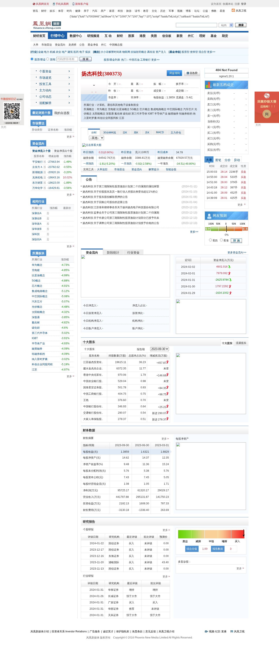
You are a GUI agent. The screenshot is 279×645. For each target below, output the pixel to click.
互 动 (108, 36)
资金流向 (60, 44)
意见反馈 (150, 631)
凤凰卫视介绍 (166, 631)
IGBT (35, 338)
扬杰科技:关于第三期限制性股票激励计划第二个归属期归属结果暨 (121, 186)
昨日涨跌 (88, 152)
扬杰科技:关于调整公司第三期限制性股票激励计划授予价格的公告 (121, 223)
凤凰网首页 (42, 3)
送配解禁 (45, 103)
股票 (131, 36)
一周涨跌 (88, 163)
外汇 (191, 36)
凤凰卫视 (241, 10)
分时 (94, 132)
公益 (205, 10)
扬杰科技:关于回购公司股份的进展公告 (105, 202)
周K (136, 132)
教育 (145, 10)
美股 (154, 36)
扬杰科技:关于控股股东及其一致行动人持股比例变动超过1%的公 (120, 191)
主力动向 (45, 90)
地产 (64, 51)
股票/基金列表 (112, 59)
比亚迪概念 (38, 275)
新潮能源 (37, 172)
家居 (111, 10)
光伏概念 (37, 306)
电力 (46, 51)
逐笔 (218, 160)
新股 (180, 36)
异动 (237, 160)
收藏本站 (228, 3)
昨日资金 (126, 152)
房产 (103, 10)
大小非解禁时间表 (111, 51)
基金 (214, 36)
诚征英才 (108, 631)
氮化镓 (36, 322)
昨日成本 (163, 152)
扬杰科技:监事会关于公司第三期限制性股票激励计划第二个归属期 (121, 212)
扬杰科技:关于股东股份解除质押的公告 (105, 196)
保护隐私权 (122, 631)
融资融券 (37, 348)
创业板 (166, 36)
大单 (35, 44)
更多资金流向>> (237, 252)
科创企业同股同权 (42, 364)
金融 (40, 51)
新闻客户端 (81, 3)
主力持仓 (176, 132)
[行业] (34, 51)
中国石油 (134, 59)
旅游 (128, 10)
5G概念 (36, 280)
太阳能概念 (38, 312)
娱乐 (52, 10)
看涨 (226, 240)
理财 (202, 36)
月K (147, 132)
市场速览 (45, 77)
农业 (58, 51)
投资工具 (45, 84)
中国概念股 (115, 44)
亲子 (86, 10)
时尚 (69, 10)
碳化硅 (36, 327)
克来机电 (37, 177)
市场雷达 (46, 44)
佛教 (213, 10)
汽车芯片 (37, 301)
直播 (223, 631)
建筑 (70, 51)
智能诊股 (171, 169)
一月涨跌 (126, 163)
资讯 (35, 10)
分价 (228, 160)
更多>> (211, 51)
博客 (188, 10)
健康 (77, 10)
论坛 (196, 10)
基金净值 (93, 44)
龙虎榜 (72, 44)
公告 (82, 44)
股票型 (185, 51)
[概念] (96, 51)
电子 (82, 51)
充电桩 (36, 270)
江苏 (34, 369)
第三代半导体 (40, 332)
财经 (43, 10)
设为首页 (216, 3)
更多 (69, 136)
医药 (76, 51)
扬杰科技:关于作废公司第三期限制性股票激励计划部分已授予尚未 (121, 217)
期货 (225, 36)
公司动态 (45, 96)
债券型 (194, 51)
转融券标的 (38, 353)
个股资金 (45, 71)
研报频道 (93, 36)
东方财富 (37, 182)
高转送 (151, 51)
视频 (179, 10)
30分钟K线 (109, 132)
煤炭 (87, 51)
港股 (143, 36)
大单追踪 (102, 169)
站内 (223, 25)
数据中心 (76, 36)
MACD (160, 132)
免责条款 (137, 631)
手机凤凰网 (62, 3)
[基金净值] (175, 51)
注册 (237, 3)
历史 (162, 10)
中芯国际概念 (40, 296)
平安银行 (37, 161)
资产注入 (161, 51)
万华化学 (37, 187)
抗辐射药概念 (138, 51)
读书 (137, 10)
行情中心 (58, 36)
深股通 (36, 317)
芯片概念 (37, 285)
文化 (154, 10)
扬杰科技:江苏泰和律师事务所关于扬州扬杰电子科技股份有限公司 (121, 207)
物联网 (126, 51)
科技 (120, 10)
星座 (222, 10)
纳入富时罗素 (40, 359)
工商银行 (145, 59)
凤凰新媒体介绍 (40, 631)
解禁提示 (154, 169)
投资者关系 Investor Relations (69, 631)
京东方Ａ (37, 167)
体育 (60, 10)
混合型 (202, 51)
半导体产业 (38, 343)
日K (125, 132)
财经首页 (39, 36)
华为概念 (37, 264)
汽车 (94, 10)
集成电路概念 (40, 291)
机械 (52, 51)
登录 (243, 3)
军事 (171, 10)
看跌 (215, 240)
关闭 (3, 127)
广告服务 (95, 631)
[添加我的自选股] (44, 161)
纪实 (217, 631)
